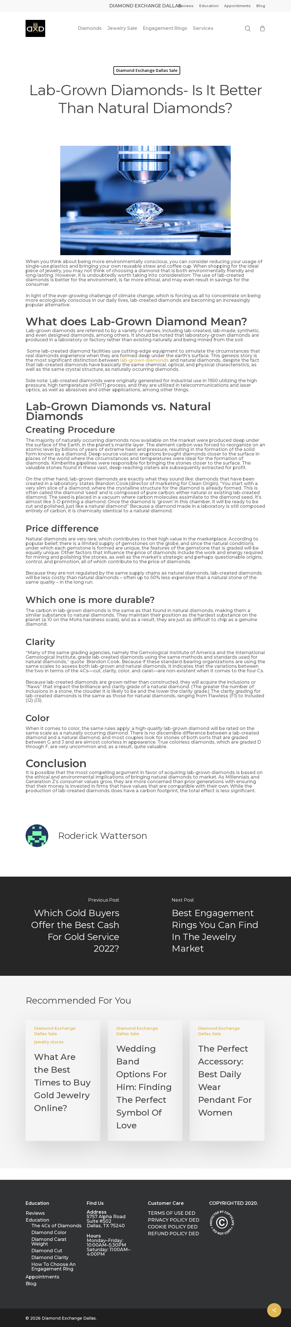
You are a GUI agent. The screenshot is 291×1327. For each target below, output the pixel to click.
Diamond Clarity (49, 1257)
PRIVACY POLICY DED (173, 1220)
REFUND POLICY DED (173, 1234)
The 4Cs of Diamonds (56, 1226)
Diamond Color (48, 1232)
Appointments (42, 1277)
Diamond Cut (46, 1251)
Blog (31, 1284)
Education (37, 1220)
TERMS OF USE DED (171, 1213)
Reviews (35, 1213)
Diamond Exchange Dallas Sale (146, 70)
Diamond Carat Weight (48, 1241)
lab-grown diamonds (144, 360)
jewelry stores (49, 1042)
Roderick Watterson (102, 835)
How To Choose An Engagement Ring (53, 1266)
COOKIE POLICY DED (173, 1227)
